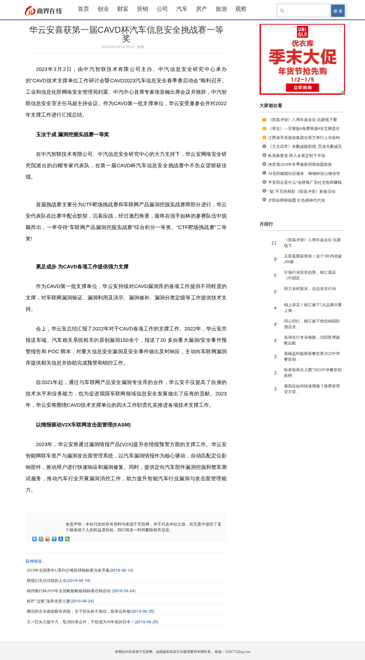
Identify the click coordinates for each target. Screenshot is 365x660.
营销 (142, 9)
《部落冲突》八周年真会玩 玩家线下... (312, 243)
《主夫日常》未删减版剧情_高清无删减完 (305, 146)
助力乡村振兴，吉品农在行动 (310, 289)
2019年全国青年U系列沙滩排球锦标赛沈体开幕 (68, 570)
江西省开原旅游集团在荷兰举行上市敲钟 (304, 138)
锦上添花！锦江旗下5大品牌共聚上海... (313, 308)
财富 (123, 9)
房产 (201, 9)
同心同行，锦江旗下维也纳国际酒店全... (312, 324)
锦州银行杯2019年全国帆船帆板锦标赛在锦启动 (69, 591)
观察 (241, 9)
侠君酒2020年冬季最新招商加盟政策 (300, 164)
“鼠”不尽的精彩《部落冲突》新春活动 (301, 191)
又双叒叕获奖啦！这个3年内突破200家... (313, 259)
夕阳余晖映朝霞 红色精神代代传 (296, 200)
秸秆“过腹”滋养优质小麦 (48, 601)
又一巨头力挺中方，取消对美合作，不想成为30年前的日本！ (81, 622)
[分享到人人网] (60, 539)
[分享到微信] (67, 539)
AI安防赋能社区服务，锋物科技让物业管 (304, 173)
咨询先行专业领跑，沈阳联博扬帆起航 (312, 340)
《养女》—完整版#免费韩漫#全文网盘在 (304, 128)
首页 (83, 9)
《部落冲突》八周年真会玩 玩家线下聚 (302, 120)
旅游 (221, 9)
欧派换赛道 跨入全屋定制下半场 (296, 156)
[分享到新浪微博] (47, 539)
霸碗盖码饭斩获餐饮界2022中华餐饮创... (312, 356)
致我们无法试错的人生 (47, 581)
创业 (103, 9)
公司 (162, 9)
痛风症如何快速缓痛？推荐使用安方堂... (312, 389)
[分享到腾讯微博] (54, 539)
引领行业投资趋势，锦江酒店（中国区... (310, 275)
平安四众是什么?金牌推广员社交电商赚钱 (305, 182)
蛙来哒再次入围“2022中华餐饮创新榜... (313, 373)
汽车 (182, 9)
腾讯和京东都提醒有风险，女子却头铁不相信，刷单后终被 (79, 611)
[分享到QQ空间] (41, 539)
